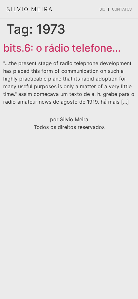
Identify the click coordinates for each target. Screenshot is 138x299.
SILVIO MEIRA (29, 9)
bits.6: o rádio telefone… (62, 48)
